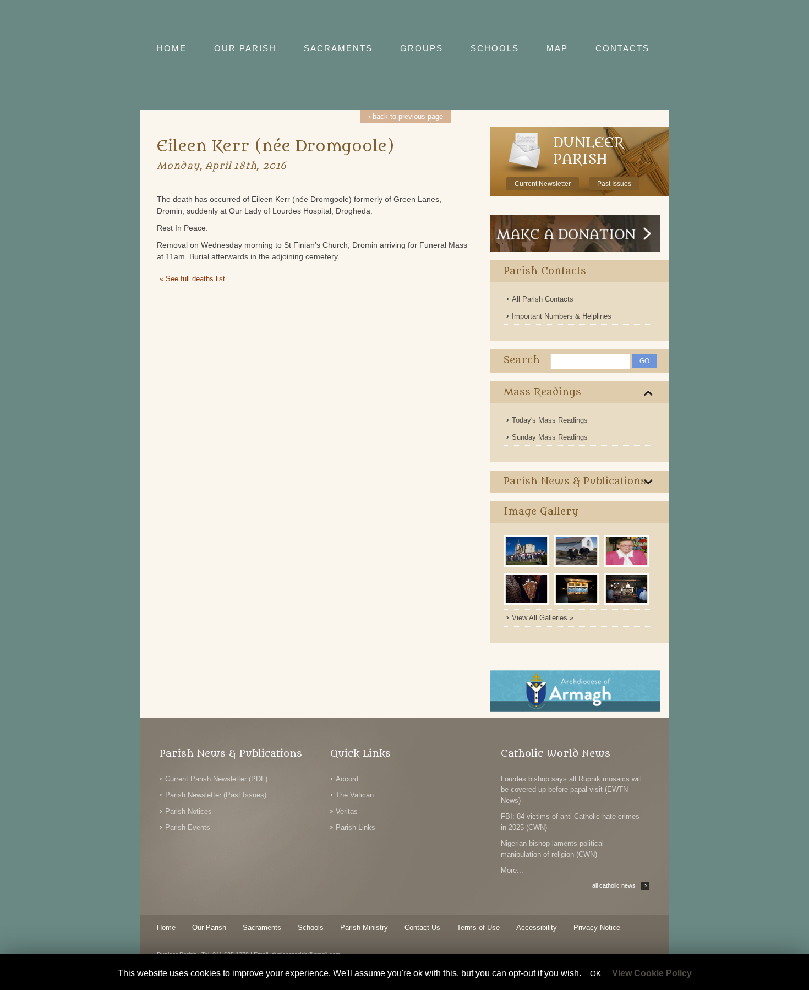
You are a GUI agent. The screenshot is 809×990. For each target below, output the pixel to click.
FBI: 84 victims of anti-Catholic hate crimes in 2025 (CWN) (570, 822)
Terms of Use (478, 927)
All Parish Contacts (542, 299)
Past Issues (614, 184)
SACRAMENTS (338, 48)
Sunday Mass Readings (550, 437)
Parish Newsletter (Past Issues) (215, 795)
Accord (347, 779)
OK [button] (595, 973)
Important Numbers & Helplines (561, 316)
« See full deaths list (192, 279)
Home (166, 927)
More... (512, 870)
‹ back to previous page (405, 116)
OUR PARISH (245, 48)
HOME (172, 48)
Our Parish (209, 927)
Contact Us (422, 927)
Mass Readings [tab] (542, 392)
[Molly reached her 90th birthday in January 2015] (628, 566)
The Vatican (355, 795)
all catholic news (619, 885)
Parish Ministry (364, 927)
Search (522, 360)
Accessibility (536, 927)
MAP (557, 48)
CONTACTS (622, 48)
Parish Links (355, 827)
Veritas (347, 811)
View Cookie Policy (652, 973)
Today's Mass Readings (550, 420)
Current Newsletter (543, 184)
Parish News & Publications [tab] (575, 481)
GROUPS (421, 48)
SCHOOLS (495, 48)
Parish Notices (188, 811)
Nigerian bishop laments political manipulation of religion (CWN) (552, 848)
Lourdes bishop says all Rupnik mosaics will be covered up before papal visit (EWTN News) (571, 790)
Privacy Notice (596, 927)
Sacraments (262, 927)
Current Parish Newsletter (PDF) (216, 779)
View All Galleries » (542, 618)
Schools (311, 927)
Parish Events (187, 827)
